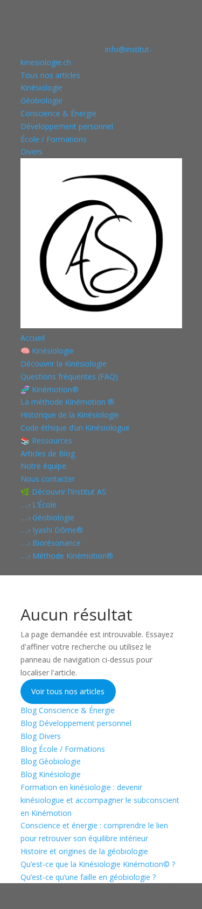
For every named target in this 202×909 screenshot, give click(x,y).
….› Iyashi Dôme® (51, 530)
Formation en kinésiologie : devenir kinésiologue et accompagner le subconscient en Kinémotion (99, 800)
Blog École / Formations (62, 749)
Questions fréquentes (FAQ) (69, 376)
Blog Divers (40, 736)
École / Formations (53, 139)
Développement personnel (66, 126)
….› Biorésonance (50, 543)
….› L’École (38, 504)
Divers (31, 151)
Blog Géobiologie (50, 761)
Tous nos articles (50, 75)
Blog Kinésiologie (50, 774)
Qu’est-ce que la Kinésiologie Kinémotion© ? (97, 864)
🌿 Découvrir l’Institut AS (63, 492)
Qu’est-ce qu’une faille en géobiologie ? (88, 877)
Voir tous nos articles (68, 691)
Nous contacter (47, 479)
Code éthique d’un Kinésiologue (75, 427)
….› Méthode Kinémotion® (66, 556)
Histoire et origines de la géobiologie (84, 851)
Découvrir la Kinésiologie (63, 363)
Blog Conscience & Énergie (67, 710)
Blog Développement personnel (75, 723)
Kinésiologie (41, 87)
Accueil (32, 338)
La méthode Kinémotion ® (67, 402)
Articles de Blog (47, 453)
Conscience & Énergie (58, 113)
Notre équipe (43, 466)
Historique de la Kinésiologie (69, 415)
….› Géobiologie (47, 517)
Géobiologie (41, 100)
